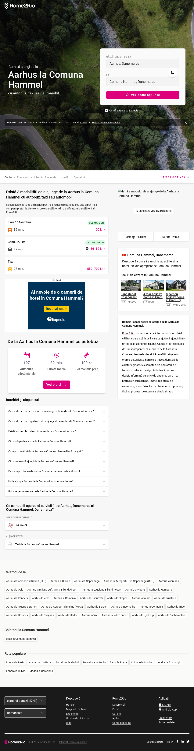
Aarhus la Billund (60, 581)
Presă (115, 709)
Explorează (174, 177)
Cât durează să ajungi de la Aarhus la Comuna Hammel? (41, 461)
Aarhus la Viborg (135, 589)
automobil (50, 93)
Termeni (169, 742)
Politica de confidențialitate (106, 122)
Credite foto (165, 717)
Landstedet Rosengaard (129, 295)
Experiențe (72, 713)
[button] (142, 95)
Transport (23, 177)
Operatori (79, 177)
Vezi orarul (53, 384)
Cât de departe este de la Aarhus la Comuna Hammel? (39, 441)
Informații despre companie (73, 742)
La (108, 75)
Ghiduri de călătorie (77, 718)
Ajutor (116, 718)
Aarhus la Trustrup (165, 598)
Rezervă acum (56, 309)
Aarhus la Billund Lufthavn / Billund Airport (52, 589)
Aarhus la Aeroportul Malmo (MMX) (62, 606)
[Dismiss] (185, 122)
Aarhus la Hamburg (160, 589)
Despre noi (118, 704)
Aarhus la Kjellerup (143, 615)
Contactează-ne (121, 722)
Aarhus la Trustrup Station (21, 606)
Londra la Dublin (15, 670)
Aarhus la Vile (90, 615)
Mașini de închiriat (76, 709)
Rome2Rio (128, 333)
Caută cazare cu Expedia (123, 110)
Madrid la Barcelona (41, 670)
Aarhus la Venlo (141, 598)
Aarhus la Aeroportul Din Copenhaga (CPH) (129, 581)
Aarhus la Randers (17, 598)
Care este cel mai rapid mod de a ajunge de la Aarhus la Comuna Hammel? (51, 421)
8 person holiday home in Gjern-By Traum (175, 298)
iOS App (166, 704)
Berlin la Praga (118, 662)
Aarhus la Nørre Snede (115, 615)
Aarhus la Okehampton (171, 615)
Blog (68, 722)
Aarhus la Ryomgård (123, 606)
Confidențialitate (155, 742)
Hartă (65, 177)
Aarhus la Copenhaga (87, 581)
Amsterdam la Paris (39, 662)
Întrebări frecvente (45, 177)
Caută (8, 177)
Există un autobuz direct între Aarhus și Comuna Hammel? (42, 431)
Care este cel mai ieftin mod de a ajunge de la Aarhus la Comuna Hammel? (51, 411)
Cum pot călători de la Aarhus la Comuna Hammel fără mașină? (45, 451)
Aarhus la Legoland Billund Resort (101, 589)
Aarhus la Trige (176, 606)
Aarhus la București (91, 598)
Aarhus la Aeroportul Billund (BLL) (26, 581)
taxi (31, 93)
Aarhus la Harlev (67, 615)
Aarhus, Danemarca (124, 63)
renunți (83, 122)
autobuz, (20, 93)
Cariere (116, 713)
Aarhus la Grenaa (169, 581)
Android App (169, 709)
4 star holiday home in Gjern (153, 295)
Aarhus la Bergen (97, 606)
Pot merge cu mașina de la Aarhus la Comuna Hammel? (40, 491)
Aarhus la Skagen (117, 598)
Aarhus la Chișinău (43, 615)
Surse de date (166, 722)
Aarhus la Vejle (40, 598)
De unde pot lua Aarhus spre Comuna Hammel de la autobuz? (44, 471)
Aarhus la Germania (151, 606)
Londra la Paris (15, 662)
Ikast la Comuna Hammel (21, 638)
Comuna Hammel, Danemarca (132, 82)
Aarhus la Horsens (17, 615)
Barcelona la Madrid (67, 662)
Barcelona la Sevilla (94, 662)
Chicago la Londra (142, 662)
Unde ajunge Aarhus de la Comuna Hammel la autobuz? (41, 481)
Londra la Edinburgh (169, 662)
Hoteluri (70, 704)
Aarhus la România (64, 598)
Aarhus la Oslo (14, 589)
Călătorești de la (118, 57)
